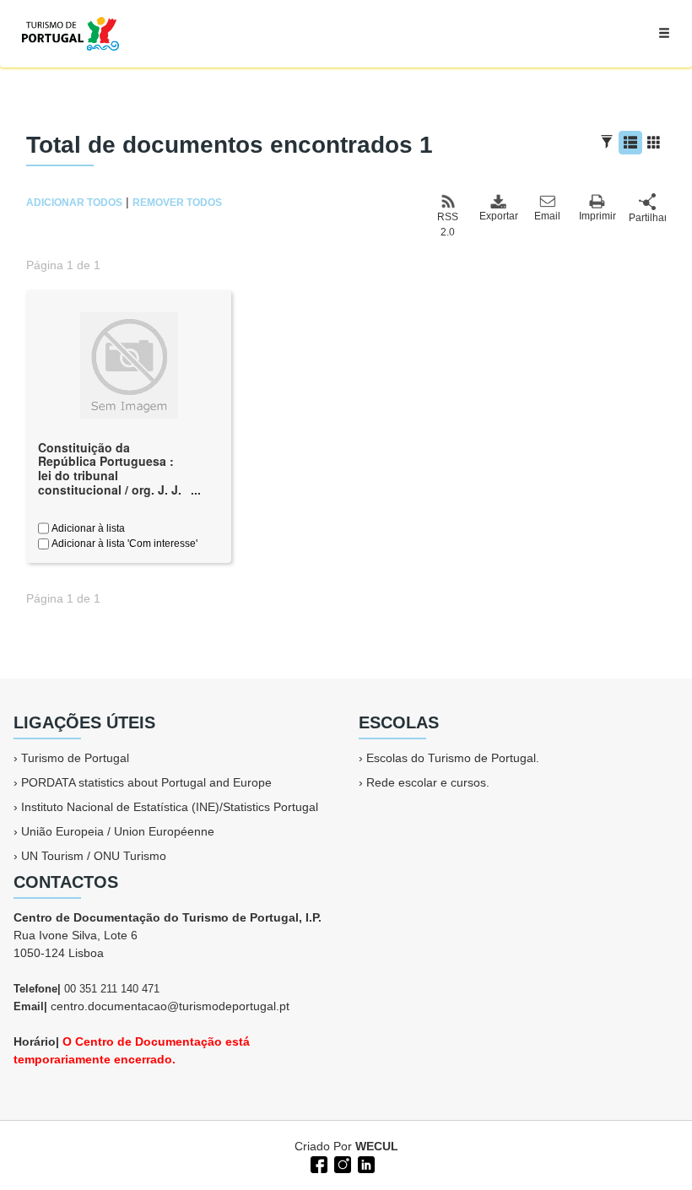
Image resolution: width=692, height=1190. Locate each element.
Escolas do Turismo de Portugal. (452, 758)
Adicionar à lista (87, 528)
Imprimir (597, 216)
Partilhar (647, 218)
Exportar (497, 216)
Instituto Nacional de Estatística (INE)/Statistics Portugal (169, 807)
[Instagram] (341, 1163)
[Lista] (630, 142)
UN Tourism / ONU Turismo (93, 856)
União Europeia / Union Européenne (117, 831)
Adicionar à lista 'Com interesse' (123, 543)
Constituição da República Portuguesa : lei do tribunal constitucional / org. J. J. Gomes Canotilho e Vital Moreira (109, 483)
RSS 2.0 (447, 224)
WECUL (376, 1146)
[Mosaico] (654, 142)
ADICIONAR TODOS (74, 202)
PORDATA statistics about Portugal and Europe (146, 782)
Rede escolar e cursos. (427, 782)
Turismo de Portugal (75, 758)
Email (547, 216)
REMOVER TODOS (177, 202)
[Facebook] (317, 1163)
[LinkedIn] (364, 1163)
